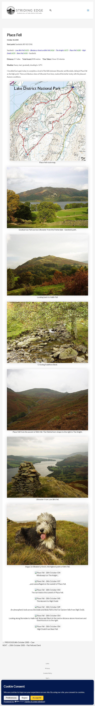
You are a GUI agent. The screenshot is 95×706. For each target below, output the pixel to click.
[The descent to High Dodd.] (47, 598)
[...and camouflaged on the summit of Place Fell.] (47, 581)
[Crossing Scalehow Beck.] (47, 332)
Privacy (47, 668)
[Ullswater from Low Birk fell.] (47, 467)
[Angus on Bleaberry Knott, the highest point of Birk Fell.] (47, 534)
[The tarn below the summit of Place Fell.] (47, 590)
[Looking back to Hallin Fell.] (47, 265)
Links (47, 663)
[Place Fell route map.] (47, 121)
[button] (50, 10)
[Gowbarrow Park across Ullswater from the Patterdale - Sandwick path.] (47, 197)
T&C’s (47, 678)
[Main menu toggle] (88, 10)
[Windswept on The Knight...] (47, 572)
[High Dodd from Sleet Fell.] (47, 626)
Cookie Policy (47, 673)
